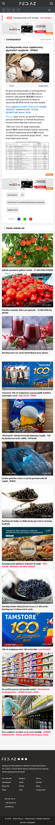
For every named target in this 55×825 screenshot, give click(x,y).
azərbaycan (12, 195)
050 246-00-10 (10, 803)
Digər (38, 786)
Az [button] (49, 10)
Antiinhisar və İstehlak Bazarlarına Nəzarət (26, 202)
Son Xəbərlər (7, 778)
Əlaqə (4, 790)
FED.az (9, 117)
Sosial (21, 782)
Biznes (38, 778)
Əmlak (21, 786)
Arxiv (21, 790)
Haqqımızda (40, 790)
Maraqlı (39, 782)
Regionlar (5, 786)
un (22, 195)
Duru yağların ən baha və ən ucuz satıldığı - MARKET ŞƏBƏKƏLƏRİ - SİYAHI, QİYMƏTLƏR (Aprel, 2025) (26, 110)
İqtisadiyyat (6, 782)
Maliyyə (22, 778)
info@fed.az (9, 806)
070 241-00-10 (10, 799)
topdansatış (13, 210)
